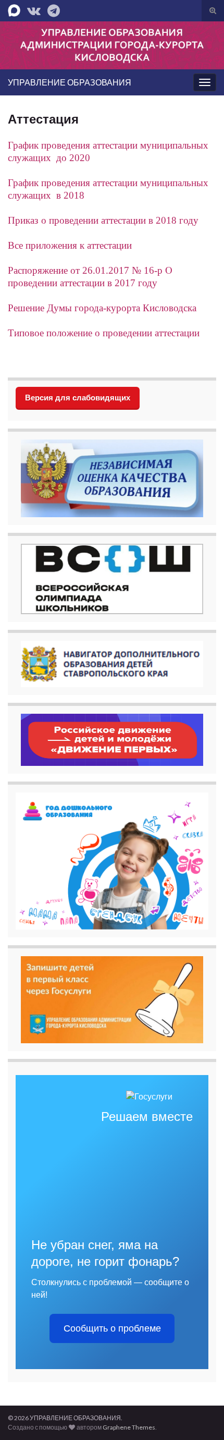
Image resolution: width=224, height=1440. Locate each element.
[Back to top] (201, 1417)
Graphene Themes (129, 1427)
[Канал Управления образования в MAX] (14, 8)
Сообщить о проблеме (112, 1328)
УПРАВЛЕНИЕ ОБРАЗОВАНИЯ (69, 82)
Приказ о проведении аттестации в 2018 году (103, 220)
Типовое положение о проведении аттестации (104, 332)
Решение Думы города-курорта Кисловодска (102, 307)
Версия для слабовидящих (77, 397)
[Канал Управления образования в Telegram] (53, 8)
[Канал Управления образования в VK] (34, 8)
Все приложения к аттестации (70, 245)
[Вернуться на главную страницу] (112, 45)
